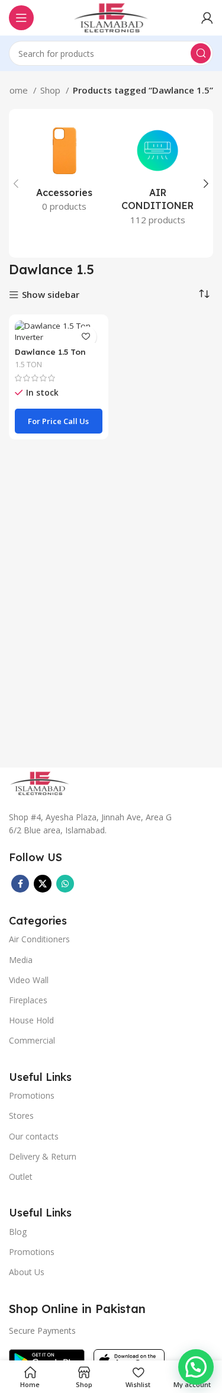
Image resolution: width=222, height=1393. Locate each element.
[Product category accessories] (64, 170)
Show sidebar (50, 295)
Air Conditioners (39, 939)
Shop (51, 90)
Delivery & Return (42, 1156)
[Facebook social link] (20, 884)
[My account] (207, 18)
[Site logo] (110, 17)
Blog (18, 1231)
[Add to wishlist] (86, 336)
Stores (21, 1115)
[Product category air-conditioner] (158, 177)
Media (21, 959)
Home (16, 90)
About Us (26, 1272)
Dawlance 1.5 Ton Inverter (50, 356)
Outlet (21, 1176)
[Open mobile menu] (21, 18)
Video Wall (29, 980)
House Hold (31, 1020)
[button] (196, 1367)
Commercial (32, 1040)
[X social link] (43, 884)
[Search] (201, 53)
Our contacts (34, 1136)
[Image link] (39, 782)
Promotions (31, 1251)
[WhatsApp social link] (65, 884)
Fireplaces (28, 1000)
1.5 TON (28, 365)
